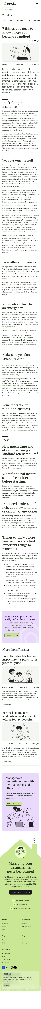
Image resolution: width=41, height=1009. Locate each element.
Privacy (5, 981)
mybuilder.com (10, 327)
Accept (6, 985)
